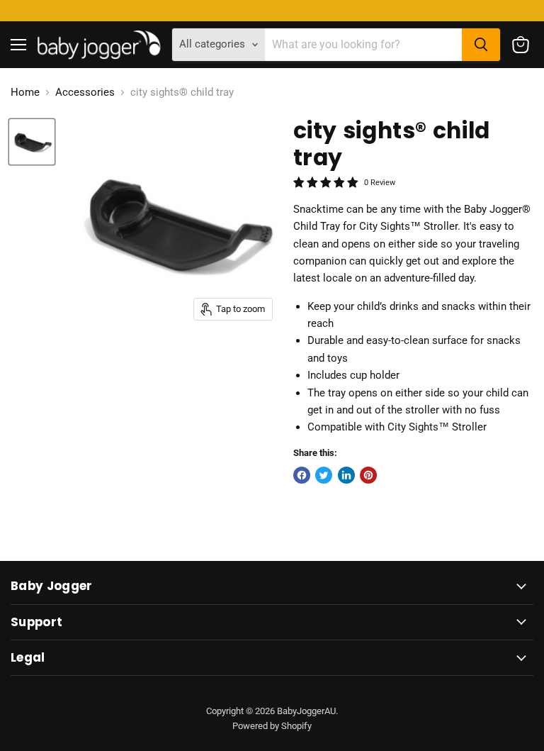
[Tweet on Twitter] (323, 475)
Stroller (441, 226)
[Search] (481, 44)
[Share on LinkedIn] (346, 475)
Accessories (85, 93)
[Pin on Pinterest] (368, 475)
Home (25, 93)
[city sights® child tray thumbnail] (32, 142)
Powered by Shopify (272, 726)
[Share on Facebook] (301, 475)
